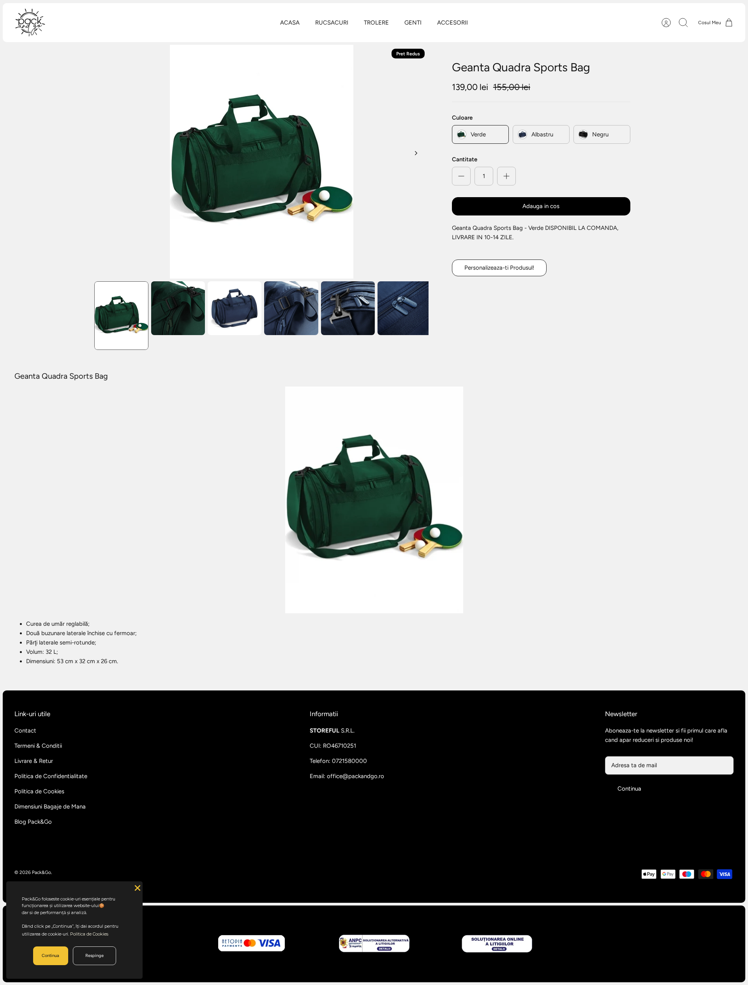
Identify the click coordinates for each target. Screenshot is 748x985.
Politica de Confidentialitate (50, 776)
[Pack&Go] (30, 22)
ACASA (290, 22)
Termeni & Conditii (38, 745)
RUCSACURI (331, 22)
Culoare (462, 117)
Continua (629, 788)
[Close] (137, 887)
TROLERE (376, 22)
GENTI (413, 22)
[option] (261, 162)
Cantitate (464, 159)
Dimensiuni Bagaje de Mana (50, 806)
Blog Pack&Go (33, 821)
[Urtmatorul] (416, 153)
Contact (25, 730)
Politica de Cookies (39, 791)
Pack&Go (41, 872)
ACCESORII (452, 22)
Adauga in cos (540, 206)
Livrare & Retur (33, 760)
